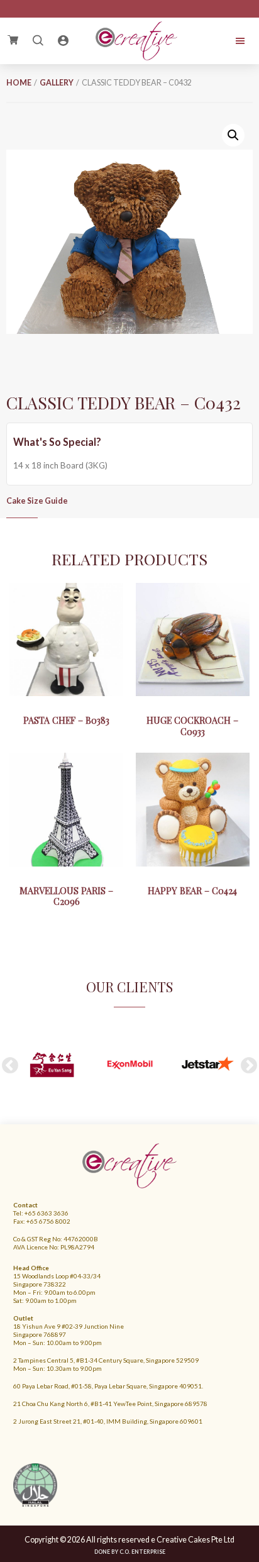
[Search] (37, 40)
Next (249, 1065)
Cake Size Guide (37, 501)
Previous (10, 1065)
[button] (233, 135)
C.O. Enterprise (142, 1551)
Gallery (57, 82)
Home (18, 82)
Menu (228, 40)
